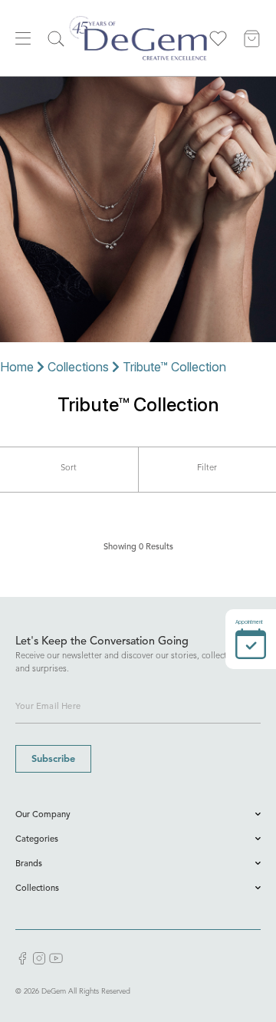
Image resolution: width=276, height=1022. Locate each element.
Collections (78, 366)
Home (17, 366)
